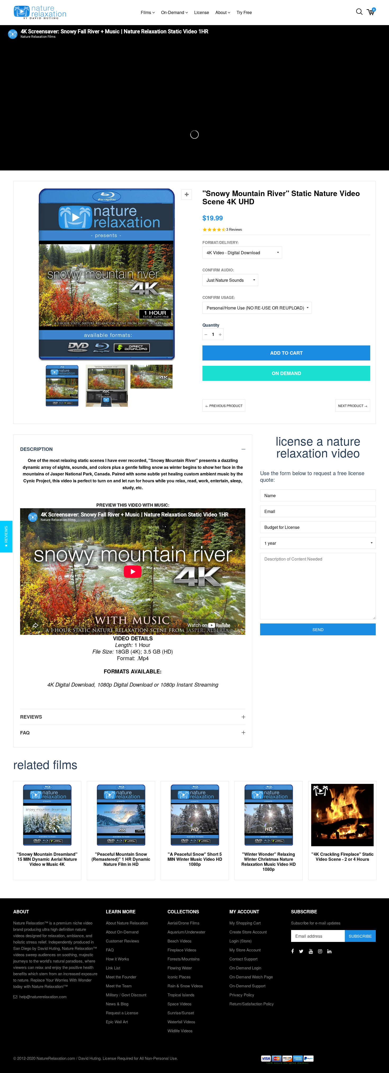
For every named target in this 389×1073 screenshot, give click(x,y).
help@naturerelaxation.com (43, 996)
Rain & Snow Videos (185, 985)
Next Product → (352, 405)
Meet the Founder (121, 976)
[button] (6, 536)
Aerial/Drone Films (184, 923)
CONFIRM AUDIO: (218, 269)
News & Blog (117, 1003)
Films (146, 12)
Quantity (210, 325)
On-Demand (173, 12)
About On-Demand (122, 932)
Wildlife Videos (180, 1030)
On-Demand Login (245, 967)
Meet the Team (119, 985)
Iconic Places (179, 976)
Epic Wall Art (117, 1021)
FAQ (110, 949)
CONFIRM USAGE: (218, 297)
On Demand (286, 373)
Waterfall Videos (181, 1021)
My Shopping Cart (245, 923)
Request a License (122, 1012)
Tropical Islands (181, 994)
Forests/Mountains (184, 958)
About (221, 12)
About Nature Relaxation (127, 923)
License (201, 12)
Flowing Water (180, 967)
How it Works (117, 958)
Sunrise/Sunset (181, 1012)
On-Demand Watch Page (251, 976)
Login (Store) (240, 941)
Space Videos (180, 1003)
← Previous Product (223, 405)
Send (318, 629)
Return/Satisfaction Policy (251, 1003)
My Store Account (245, 949)
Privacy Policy (241, 994)
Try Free (244, 12)
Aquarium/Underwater (186, 932)
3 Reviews (234, 230)
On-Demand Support (247, 985)
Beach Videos (180, 941)
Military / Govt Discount (126, 994)
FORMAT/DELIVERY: (220, 242)
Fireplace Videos (182, 949)
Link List (113, 967)
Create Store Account (248, 932)
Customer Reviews (122, 941)
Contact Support (243, 958)
